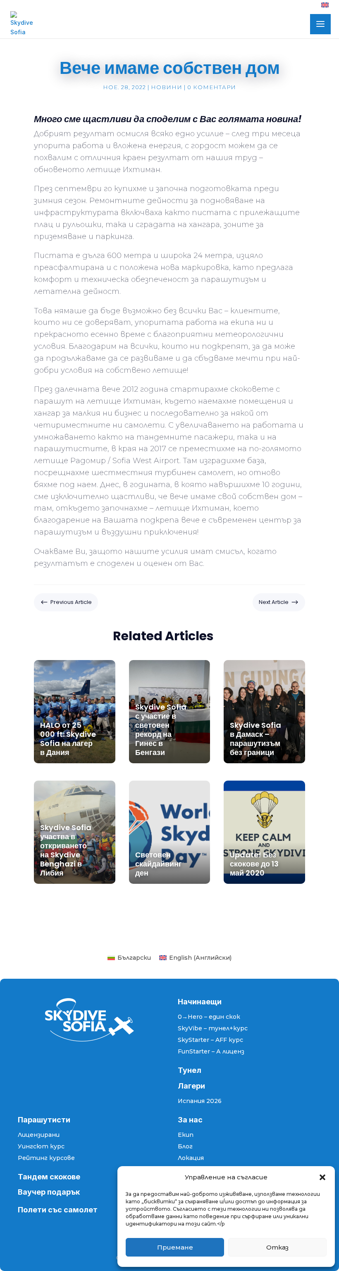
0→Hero (190, 1016)
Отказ (277, 1247)
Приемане (175, 1247)
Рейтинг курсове (46, 1158)
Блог (185, 1146)
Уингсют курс (41, 1146)
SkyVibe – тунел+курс (213, 1028)
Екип (185, 1134)
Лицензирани (39, 1134)
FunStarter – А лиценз (211, 1051)
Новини (166, 87)
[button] (322, 1177)
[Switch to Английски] (325, 7)
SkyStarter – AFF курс (210, 1040)
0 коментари (211, 87)
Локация (191, 1158)
